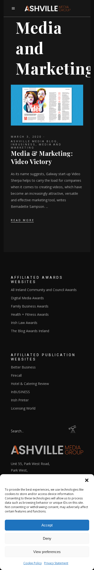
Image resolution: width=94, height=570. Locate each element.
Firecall (16, 375)
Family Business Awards (29, 306)
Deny (47, 538)
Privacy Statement (56, 563)
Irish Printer (20, 400)
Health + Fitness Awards (30, 314)
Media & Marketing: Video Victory (42, 157)
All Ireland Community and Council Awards (44, 289)
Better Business (23, 367)
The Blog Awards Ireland (30, 331)
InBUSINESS (23, 144)
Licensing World (23, 408)
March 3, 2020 (26, 136)
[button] (86, 480)
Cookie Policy (32, 563)
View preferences (47, 552)
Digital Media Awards (27, 298)
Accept (47, 525)
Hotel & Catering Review (30, 383)
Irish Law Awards (24, 322)
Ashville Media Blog (34, 141)
